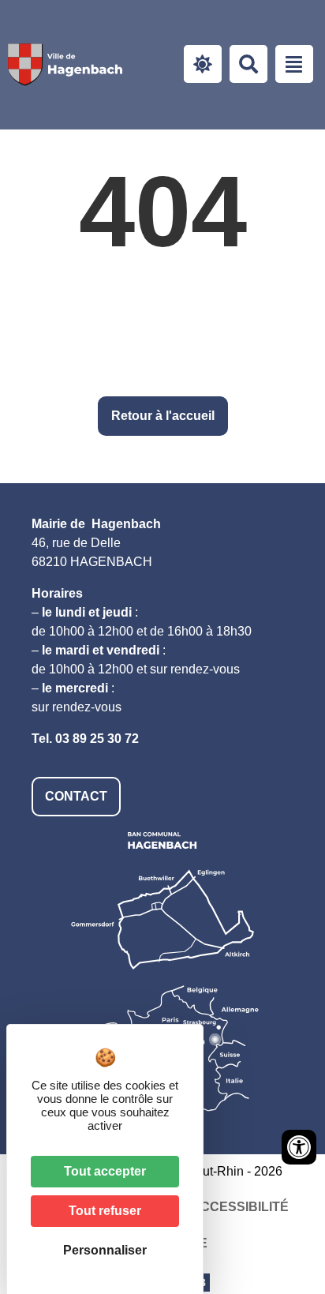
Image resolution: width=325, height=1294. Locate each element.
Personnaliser (105, 1250)
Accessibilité (240, 1206)
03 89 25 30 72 (97, 738)
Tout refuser (105, 1210)
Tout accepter (105, 1171)
